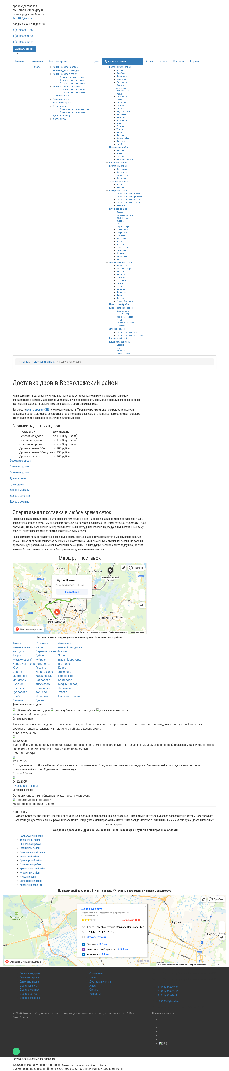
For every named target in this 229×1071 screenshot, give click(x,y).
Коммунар (121, 235)
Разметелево (122, 91)
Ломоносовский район (120, 262)
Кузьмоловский (23, 659)
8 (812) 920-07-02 (23, 30)
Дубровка (42, 655)
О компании (36, 61)
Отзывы (163, 61)
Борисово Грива (123, 138)
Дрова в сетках (19, 478)
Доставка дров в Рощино (128, 199)
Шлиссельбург (123, 354)
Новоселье (121, 265)
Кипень (119, 283)
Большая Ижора (123, 268)
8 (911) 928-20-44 (23, 41)
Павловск (120, 150)
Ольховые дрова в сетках (72, 80)
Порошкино (121, 76)
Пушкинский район (118, 147)
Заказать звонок (24, 48)
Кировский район (118, 162)
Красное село (122, 311)
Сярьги (17, 671)
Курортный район (118, 165)
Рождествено (122, 247)
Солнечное (121, 172)
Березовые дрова (62, 102)
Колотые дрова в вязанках (66, 86)
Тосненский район (118, 181)
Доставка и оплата (115, 61)
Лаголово (120, 289)
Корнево (120, 126)
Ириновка (120, 135)
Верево (119, 212)
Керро (62, 667)
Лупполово (121, 123)
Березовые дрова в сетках (72, 83)
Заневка (63, 655)
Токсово (120, 70)
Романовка (43, 663)
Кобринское (122, 232)
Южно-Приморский (125, 314)
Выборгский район (118, 190)
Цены (96, 61)
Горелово (120, 325)
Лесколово (121, 120)
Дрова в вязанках (20, 495)
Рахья (39, 647)
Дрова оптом (59, 118)
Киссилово (121, 108)
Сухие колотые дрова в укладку (75, 112)
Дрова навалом (28, 985)
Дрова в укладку (19, 490)
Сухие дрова (59, 106)
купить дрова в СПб (37, 409)
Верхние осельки (47, 651)
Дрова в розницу (61, 115)
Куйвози (41, 659)
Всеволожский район (120, 66)
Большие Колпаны (125, 215)
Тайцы (119, 259)
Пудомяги (120, 241)
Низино (119, 295)
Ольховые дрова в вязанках (73, 89)
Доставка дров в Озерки (128, 202)
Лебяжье (120, 274)
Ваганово (120, 141)
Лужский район (117, 328)
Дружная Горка (123, 226)
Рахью (119, 94)
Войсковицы (122, 218)
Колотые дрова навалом (65, 66)
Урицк (119, 320)
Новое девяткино (24, 663)
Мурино (63, 651)
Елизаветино (122, 229)
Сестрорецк (122, 178)
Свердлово (121, 96)
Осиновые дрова (61, 99)
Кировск (120, 345)
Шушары (120, 156)
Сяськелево (122, 256)
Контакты (178, 61)
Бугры (17, 655)
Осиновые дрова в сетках (72, 77)
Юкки (16, 667)
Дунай (119, 144)
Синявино (120, 350)
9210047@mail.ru (22, 18)
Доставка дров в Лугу (126, 332)
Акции (149, 61)
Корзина (194, 61)
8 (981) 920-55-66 (23, 36)
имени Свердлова (70, 647)
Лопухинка (121, 292)
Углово (119, 129)
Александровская (124, 159)
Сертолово (121, 85)
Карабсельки (122, 73)
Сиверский (121, 250)
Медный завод (123, 111)
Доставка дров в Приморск (129, 196)
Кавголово (121, 102)
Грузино (41, 667)
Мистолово (20, 675)
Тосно (119, 184)
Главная (19, 61)
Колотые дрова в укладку (66, 70)
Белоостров (122, 175)
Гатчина (120, 223)
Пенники (120, 298)
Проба (119, 132)
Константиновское (125, 322)
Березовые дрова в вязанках (73, 92)
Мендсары (121, 79)
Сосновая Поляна (124, 317)
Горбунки (120, 277)
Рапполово (121, 82)
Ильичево (120, 205)
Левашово (121, 117)
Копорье (120, 286)
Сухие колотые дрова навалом (74, 109)
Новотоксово (44, 671)
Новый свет (121, 238)
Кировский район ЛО (119, 341)
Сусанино (120, 253)
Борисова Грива (69, 696)
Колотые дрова (57, 61)
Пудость (120, 244)
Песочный (121, 114)
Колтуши (120, 99)
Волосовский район (119, 338)
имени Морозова (69, 659)
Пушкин (119, 153)
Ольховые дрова (61, 95)
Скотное (120, 105)
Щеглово (64, 663)
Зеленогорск (122, 169)
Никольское (122, 187)
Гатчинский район (118, 208)
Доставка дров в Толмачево (129, 335)
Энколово (64, 671)
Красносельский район (121, 307)
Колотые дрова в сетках (65, 73)
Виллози (120, 271)
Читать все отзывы (25, 785)
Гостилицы (121, 280)
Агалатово (121, 88)
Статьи (37, 66)
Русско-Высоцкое (124, 301)
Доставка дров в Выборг (128, 193)
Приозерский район (119, 304)
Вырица (120, 221)
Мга (118, 348)
